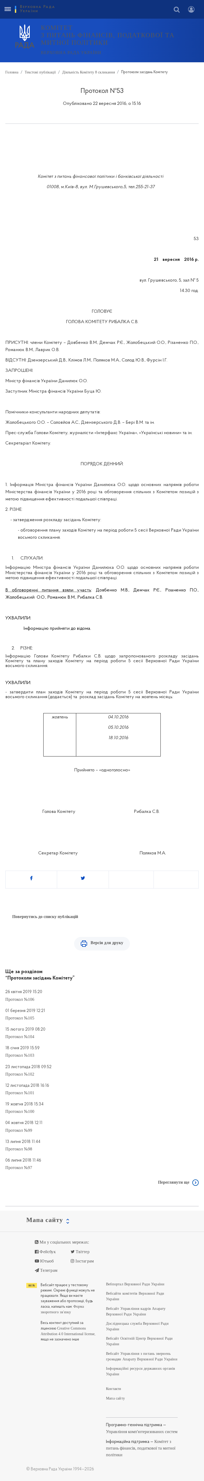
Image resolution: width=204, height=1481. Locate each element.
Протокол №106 (19, 999)
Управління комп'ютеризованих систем (141, 1431)
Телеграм (48, 1270)
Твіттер (82, 1251)
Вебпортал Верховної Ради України (135, 1284)
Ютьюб (46, 1261)
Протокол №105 (19, 1018)
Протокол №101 (19, 1093)
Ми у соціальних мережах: (64, 1242)
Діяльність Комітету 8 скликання (88, 72)
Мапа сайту (115, 1398)
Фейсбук (47, 1251)
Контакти (113, 1389)
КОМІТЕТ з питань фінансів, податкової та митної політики (108, 35)
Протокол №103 (19, 1055)
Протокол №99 (18, 1130)
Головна (11, 72)
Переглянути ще (173, 1182)
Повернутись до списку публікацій (45, 916)
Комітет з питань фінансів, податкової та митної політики (140, 1448)
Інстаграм (84, 1261)
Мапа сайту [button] (44, 1219)
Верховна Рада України (71, 52)
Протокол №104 (19, 1036)
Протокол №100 (19, 1111)
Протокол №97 (18, 1167)
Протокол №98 (18, 1149)
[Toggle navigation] (7, 9)
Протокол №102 (19, 1074)
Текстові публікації (40, 72)
